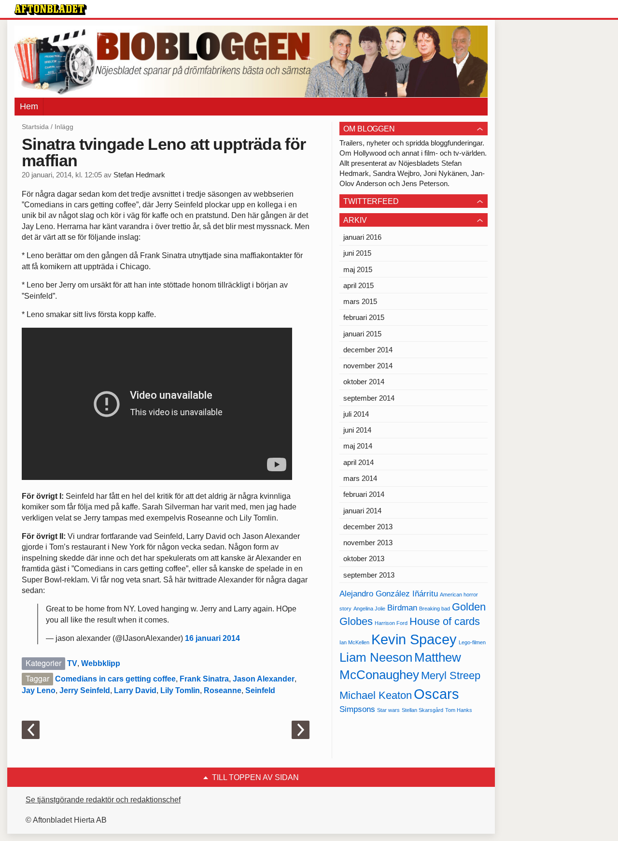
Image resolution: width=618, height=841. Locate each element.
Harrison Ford (391, 623)
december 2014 (368, 350)
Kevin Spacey (414, 639)
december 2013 (368, 526)
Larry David (135, 690)
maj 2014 (357, 446)
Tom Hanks (458, 710)
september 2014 (368, 398)
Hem (29, 106)
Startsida (35, 126)
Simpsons (357, 709)
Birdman (402, 607)
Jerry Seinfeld (84, 690)
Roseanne (222, 690)
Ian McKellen (354, 642)
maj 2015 (357, 269)
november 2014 (368, 366)
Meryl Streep (450, 675)
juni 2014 (357, 430)
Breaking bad (434, 608)
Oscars (436, 694)
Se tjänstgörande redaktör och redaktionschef (103, 800)
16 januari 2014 (212, 638)
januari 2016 (362, 237)
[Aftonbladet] (50, 9)
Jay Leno (39, 690)
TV (72, 663)
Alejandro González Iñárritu (388, 593)
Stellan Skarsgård (422, 710)
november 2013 (368, 542)
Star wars (388, 710)
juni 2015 (357, 253)
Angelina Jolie (369, 608)
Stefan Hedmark (139, 175)
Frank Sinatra (204, 679)
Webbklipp (100, 663)
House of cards (444, 621)
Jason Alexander (264, 679)
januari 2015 (362, 334)
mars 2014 (360, 478)
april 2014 (358, 462)
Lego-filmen (472, 642)
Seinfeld (260, 690)
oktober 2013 (363, 558)
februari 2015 (363, 317)
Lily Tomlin (180, 690)
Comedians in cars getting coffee (115, 679)
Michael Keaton (375, 695)
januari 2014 (362, 511)
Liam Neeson (375, 657)
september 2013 (368, 575)
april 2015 (358, 285)
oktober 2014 (363, 381)
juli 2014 (356, 414)
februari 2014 (363, 494)
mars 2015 (360, 301)
